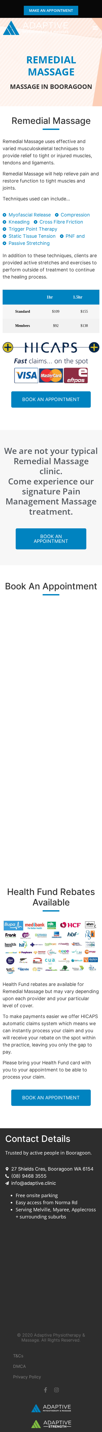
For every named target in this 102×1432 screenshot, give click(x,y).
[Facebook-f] (45, 1390)
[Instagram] (56, 1390)
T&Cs (18, 1355)
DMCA (19, 1366)
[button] (95, 28)
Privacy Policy (27, 1376)
